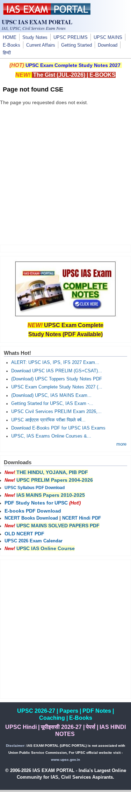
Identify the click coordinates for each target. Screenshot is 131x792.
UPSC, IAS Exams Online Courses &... (51, 436)
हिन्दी (7, 52)
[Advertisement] (65, 172)
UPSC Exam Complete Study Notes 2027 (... (56, 387)
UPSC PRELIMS (70, 37)
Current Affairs (40, 45)
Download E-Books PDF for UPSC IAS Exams (58, 428)
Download (107, 45)
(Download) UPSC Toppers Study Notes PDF (56, 379)
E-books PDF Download (33, 511)
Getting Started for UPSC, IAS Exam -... (52, 403)
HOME (9, 37)
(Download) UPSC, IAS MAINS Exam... (51, 395)
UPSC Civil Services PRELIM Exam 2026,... (56, 411)
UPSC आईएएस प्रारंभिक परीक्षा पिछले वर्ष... (48, 420)
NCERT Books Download (31, 518)
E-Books (11, 45)
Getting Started (76, 45)
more (121, 444)
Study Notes (35, 37)
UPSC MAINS (108, 37)
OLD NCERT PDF (24, 533)
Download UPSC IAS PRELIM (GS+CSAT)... (56, 370)
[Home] (46, 13)
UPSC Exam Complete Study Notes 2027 (73, 65)
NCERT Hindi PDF (81, 518)
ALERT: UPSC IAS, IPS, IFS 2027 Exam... (55, 362)
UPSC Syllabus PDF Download (35, 487)
